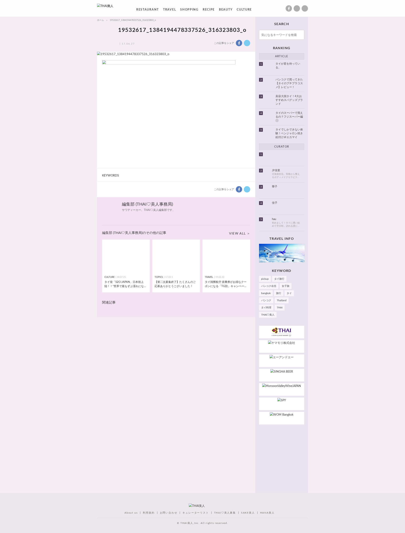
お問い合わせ (168, 512)
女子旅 (285, 286)
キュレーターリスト (195, 512)
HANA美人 (267, 512)
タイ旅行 (279, 279)
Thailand (281, 300)
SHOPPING (189, 10)
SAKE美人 (248, 512)
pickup (265, 279)
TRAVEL (169, 10)
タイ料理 (266, 307)
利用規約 (148, 512)
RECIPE (209, 10)
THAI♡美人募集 (225, 512)
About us (131, 512)
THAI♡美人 (267, 314)
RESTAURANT (147, 10)
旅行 (278, 293)
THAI (279, 307)
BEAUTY (225, 10)
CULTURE (244, 10)
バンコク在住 (268, 286)
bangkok (266, 293)
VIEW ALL (237, 233)
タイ (289, 293)
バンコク (266, 300)
